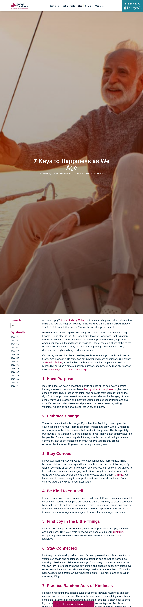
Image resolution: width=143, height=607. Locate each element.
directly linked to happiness (98, 389)
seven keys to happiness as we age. (68, 369)
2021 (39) (14, 354)
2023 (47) (14, 347)
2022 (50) (14, 351)
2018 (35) (14, 365)
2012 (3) (14, 386)
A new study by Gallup (72, 320)
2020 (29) (14, 358)
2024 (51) (14, 344)
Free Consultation (73, 604)
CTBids (119, 474)
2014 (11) (14, 379)
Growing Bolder (53, 362)
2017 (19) (14, 368)
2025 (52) (14, 340)
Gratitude (118, 532)
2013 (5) (14, 382)
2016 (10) (14, 372)
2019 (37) (14, 361)
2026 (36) (14, 337)
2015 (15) (14, 375)
